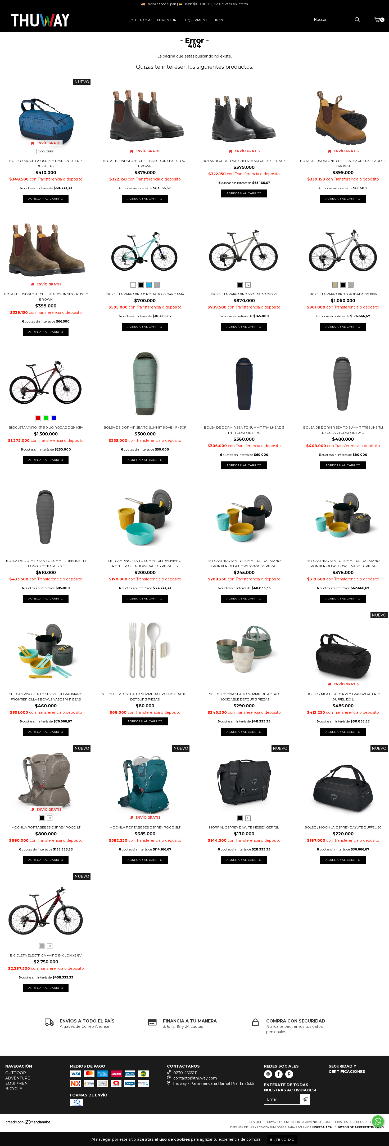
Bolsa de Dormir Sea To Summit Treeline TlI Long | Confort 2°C (46, 563)
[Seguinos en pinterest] (289, 1074)
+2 (248, 284)
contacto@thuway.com (195, 1078)
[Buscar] (357, 19)
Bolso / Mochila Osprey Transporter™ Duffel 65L (46, 163)
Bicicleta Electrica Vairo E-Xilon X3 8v (46, 955)
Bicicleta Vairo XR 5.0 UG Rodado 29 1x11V (46, 427)
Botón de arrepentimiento (361, 1127)
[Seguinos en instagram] (268, 1074)
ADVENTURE (167, 20)
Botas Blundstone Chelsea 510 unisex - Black (244, 161)
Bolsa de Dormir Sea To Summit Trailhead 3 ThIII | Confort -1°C (244, 430)
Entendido (282, 1139)
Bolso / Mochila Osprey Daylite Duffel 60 (343, 827)
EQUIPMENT (196, 20)
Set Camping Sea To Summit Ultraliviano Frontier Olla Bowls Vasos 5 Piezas (244, 563)
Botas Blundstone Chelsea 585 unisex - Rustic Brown (46, 296)
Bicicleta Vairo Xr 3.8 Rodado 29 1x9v (343, 294)
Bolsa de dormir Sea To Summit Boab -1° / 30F (145, 427)
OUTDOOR (140, 20)
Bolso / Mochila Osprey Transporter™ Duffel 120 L (343, 696)
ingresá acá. (322, 1127)
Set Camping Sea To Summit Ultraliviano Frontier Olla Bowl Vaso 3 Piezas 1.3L (145, 563)
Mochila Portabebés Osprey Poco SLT (145, 827)
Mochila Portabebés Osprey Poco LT (45, 827)
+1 (50, 818)
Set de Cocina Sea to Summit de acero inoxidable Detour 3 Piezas (244, 696)
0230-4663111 (185, 1072)
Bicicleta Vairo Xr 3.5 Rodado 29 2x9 (244, 294)
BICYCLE (221, 20)
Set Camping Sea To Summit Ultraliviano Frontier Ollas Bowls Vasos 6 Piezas (343, 563)
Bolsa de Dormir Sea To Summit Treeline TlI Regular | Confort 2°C (343, 430)
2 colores (45, 151)
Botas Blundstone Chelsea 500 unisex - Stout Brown (145, 163)
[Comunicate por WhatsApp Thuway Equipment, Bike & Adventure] (378, 1121)
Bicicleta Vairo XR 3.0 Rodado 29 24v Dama (145, 294)
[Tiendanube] (28, 1123)
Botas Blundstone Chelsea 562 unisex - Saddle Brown (343, 163)
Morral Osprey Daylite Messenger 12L (244, 827)
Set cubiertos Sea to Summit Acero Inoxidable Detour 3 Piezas (145, 696)
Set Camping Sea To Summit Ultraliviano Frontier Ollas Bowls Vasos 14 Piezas (46, 696)
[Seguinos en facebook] (279, 1074)
